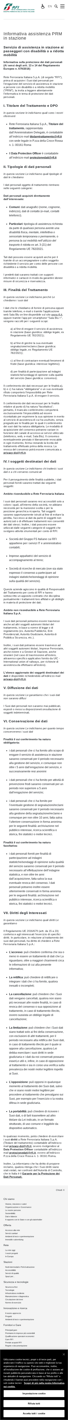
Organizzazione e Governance (18, 1207)
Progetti (8, 1316)
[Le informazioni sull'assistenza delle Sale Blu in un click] (42, 6)
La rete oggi (10, 1250)
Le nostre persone (13, 1210)
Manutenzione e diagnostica (17, 1296)
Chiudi (59, 1190)
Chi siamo (8, 1199)
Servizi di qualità (12, 1273)
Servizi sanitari (11, 1233)
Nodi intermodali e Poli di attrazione (20, 1267)
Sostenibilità (10, 1213)
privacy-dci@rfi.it (14, 452)
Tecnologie (9, 1290)
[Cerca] (56, 6)
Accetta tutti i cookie (34, 1413)
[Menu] (62, 6)
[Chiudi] (64, 1354)
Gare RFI (9, 1339)
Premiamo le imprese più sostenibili (20, 1333)
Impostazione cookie (33, 1393)
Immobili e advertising (14, 1240)
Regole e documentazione (16, 1346)
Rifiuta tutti (34, 1403)
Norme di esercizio (13, 1303)
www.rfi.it (56, 314)
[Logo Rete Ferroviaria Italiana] (18, 7)
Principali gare (11, 1330)
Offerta (7, 1225)
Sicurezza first (11, 1287)
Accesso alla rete (12, 1230)
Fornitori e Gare (12, 1325)
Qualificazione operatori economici (19, 1336)
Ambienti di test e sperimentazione (19, 1236)
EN (50, 6)
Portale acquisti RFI (13, 1343)
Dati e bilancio (11, 1216)
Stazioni (7, 1262)
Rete (6, 1245)
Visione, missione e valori (16, 1204)
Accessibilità (10, 1270)
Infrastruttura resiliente (14, 1293)
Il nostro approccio (13, 1313)
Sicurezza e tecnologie (15, 1282)
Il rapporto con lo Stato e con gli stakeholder (23, 1220)
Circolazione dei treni (14, 1299)
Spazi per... (10, 1276)
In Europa (9, 1256)
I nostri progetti (11, 1253)
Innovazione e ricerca (15, 1308)
